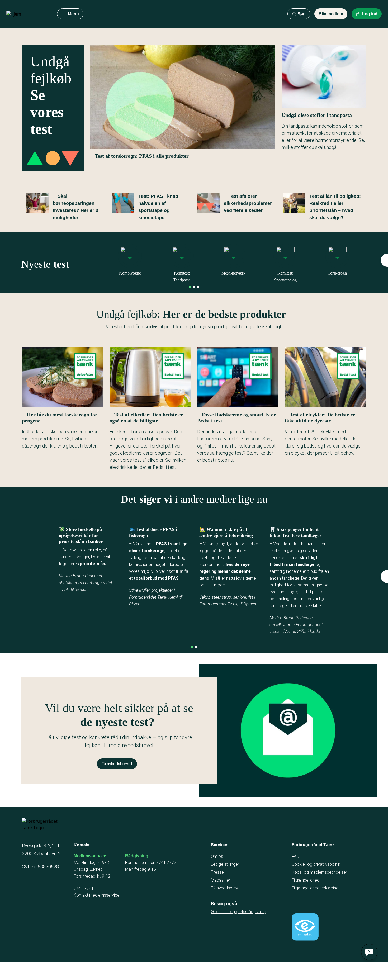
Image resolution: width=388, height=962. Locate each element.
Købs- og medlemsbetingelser (319, 872)
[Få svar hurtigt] (369, 952)
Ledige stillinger (225, 864)
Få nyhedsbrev (224, 888)
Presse (217, 872)
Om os (217, 856)
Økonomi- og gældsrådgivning (238, 911)
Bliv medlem (331, 14)
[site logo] (27, 14)
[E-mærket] (305, 926)
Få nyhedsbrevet (117, 763)
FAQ (295, 856)
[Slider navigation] (190, 287)
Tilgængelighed (305, 880)
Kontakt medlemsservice (97, 895)
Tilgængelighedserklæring (315, 888)
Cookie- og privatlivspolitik (316, 864)
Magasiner (220, 880)
